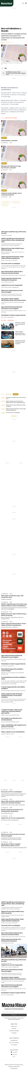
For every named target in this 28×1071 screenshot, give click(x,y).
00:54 (3, 409)
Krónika (4, 137)
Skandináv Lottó (16, 202)
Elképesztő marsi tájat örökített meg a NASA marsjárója (20, 342)
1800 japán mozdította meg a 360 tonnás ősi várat (20, 324)
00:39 (3, 412)
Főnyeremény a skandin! (9, 140)
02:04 (3, 397)
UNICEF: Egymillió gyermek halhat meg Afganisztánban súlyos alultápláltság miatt (20, 334)
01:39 (3, 401)
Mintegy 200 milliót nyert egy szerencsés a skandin (11, 167)
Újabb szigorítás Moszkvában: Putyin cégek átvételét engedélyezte (16, 409)
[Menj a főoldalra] (6, 3)
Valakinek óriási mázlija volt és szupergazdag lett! (11, 194)
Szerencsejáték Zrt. (6, 202)
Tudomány (6, 328)
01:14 (3, 405)
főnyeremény (5, 204)
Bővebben (14, 416)
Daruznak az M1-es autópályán (13, 412)
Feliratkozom (14, 1014)
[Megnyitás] (26, 3)
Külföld (5, 337)
